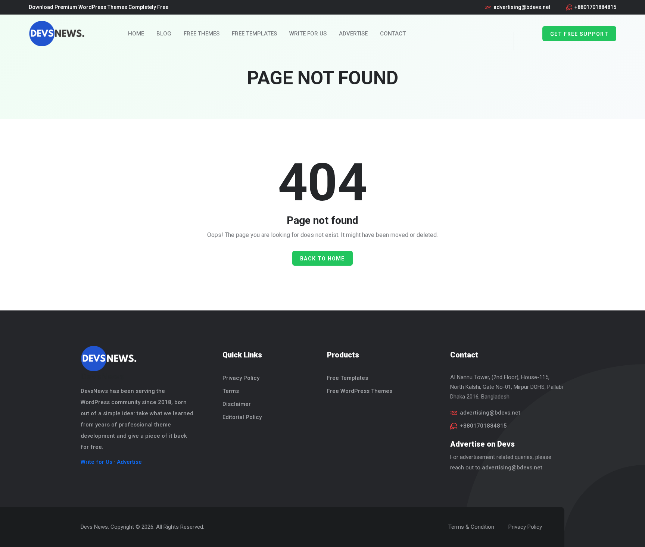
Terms (230, 391)
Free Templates (254, 33)
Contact (393, 33)
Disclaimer (236, 404)
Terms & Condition (471, 526)
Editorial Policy (242, 417)
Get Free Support (579, 34)
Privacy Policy (240, 378)
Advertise (353, 33)
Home (136, 33)
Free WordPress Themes (359, 391)
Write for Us (308, 33)
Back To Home (322, 259)
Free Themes (201, 33)
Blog (163, 33)
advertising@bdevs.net (521, 7)
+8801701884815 (595, 7)
